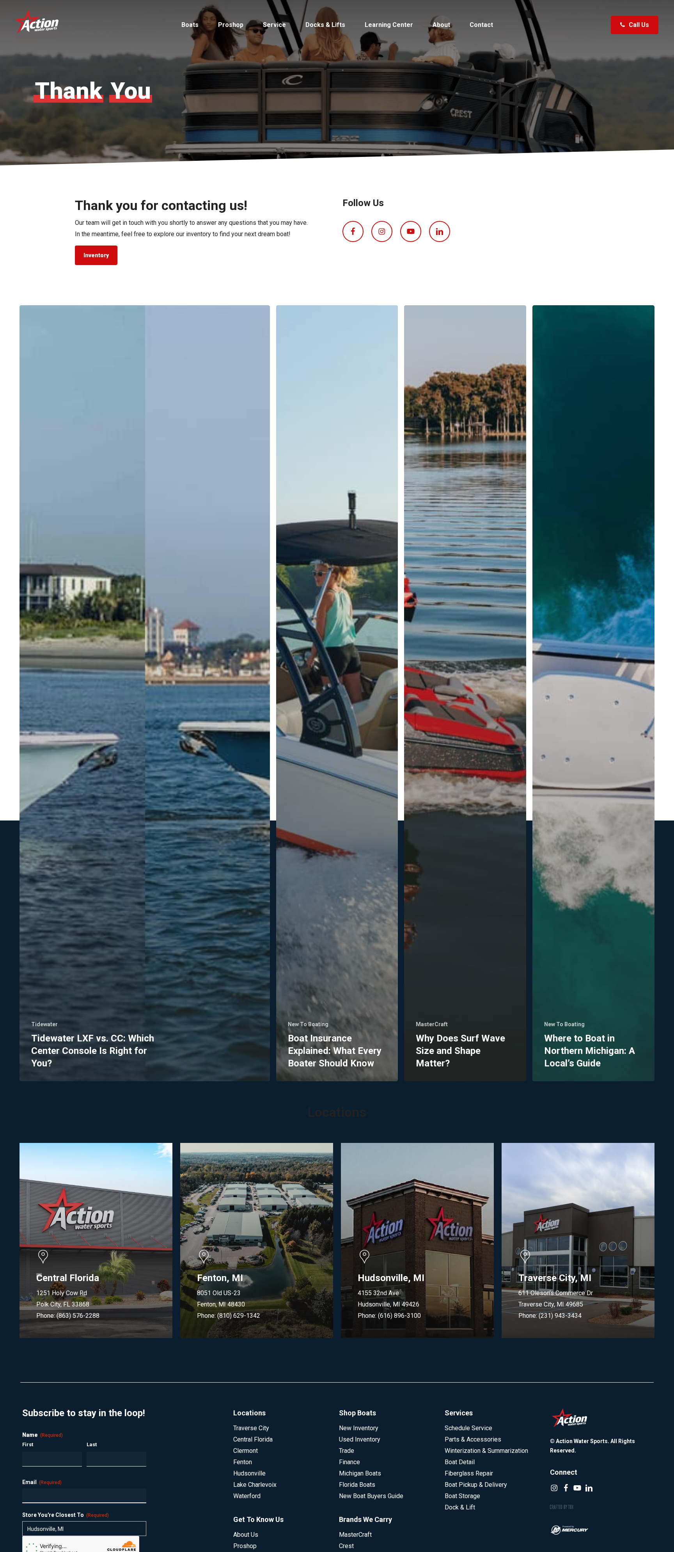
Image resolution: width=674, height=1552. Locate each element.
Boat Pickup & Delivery (476, 1484)
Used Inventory (359, 1439)
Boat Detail (460, 1462)
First (27, 1444)
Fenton (242, 1462)
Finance (349, 1462)
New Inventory (358, 1428)
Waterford (247, 1496)
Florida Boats (357, 1484)
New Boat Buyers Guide (371, 1496)
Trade (346, 1450)
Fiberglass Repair (469, 1473)
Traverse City (251, 1428)
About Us (245, 1534)
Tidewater (44, 1024)
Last (92, 1444)
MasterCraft (432, 1024)
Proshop (245, 1546)
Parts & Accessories (473, 1439)
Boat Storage (462, 1496)
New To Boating (308, 1024)
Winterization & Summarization (486, 1450)
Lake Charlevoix (255, 1484)
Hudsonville (249, 1473)
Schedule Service (468, 1428)
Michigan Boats (360, 1473)
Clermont (245, 1450)
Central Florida (253, 1439)
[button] (96, 255)
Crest (346, 1546)
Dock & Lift (460, 1507)
